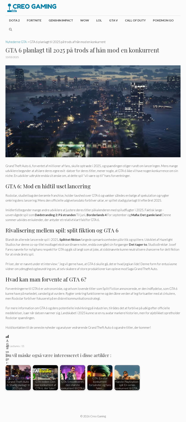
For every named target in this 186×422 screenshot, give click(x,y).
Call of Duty (135, 20)
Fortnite (34, 20)
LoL (99, 20)
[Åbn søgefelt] (10, 29)
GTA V (113, 20)
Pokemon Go (163, 20)
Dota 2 (14, 20)
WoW (84, 20)
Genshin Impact (61, 20)
